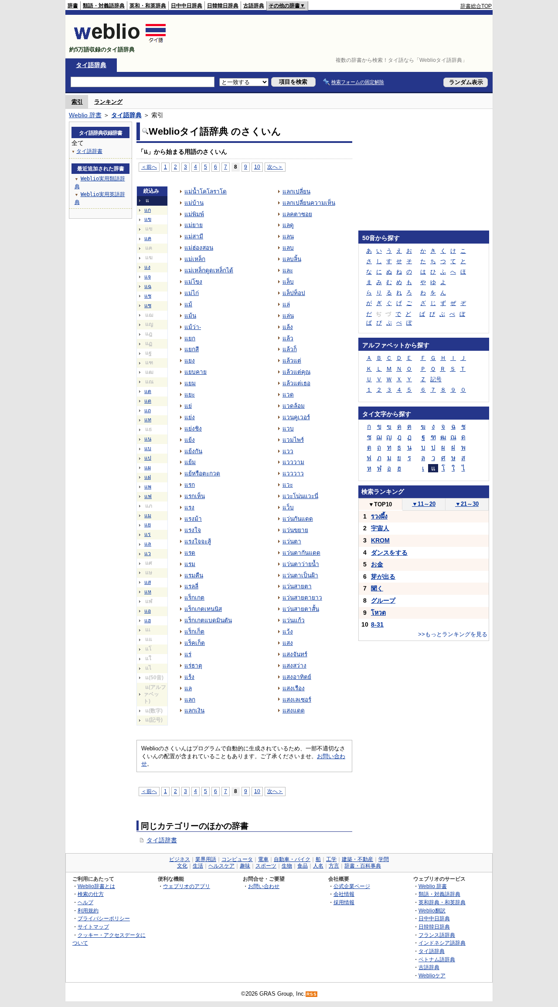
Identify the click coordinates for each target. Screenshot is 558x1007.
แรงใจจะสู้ (197, 541)
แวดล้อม (293, 406)
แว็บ (288, 507)
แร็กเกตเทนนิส (203, 609)
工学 (331, 859)
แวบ (288, 428)
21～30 (467, 504)
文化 (182, 865)
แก (147, 210)
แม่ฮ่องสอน (198, 247)
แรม (189, 564)
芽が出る (383, 576)
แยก (189, 338)
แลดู (288, 225)
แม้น (190, 315)
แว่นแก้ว (293, 620)
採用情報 (343, 902)
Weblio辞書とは (96, 886)
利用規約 (88, 910)
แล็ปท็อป (293, 293)
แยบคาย (195, 372)
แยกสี (191, 349)
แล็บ (288, 281)
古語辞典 (253, 5)
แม (147, 515)
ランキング (108, 101)
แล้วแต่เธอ (296, 383)
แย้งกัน (193, 451)
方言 (334, 865)
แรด (189, 552)
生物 (287, 865)
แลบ (288, 247)
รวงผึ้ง (379, 516)
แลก (189, 699)
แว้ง (287, 631)
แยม (190, 383)
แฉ (147, 286)
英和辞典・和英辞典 (442, 902)
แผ (147, 468)
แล (147, 544)
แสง (287, 643)
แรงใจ (192, 530)
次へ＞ (275, 167)
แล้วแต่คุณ (296, 372)
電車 (263, 859)
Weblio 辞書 (85, 115)
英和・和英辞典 (147, 5)
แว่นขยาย (295, 530)
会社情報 (343, 894)
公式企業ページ (351, 886)
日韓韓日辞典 (222, 5)
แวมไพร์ (293, 440)
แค (147, 238)
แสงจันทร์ (294, 654)
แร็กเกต (194, 597)
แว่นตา (291, 541)
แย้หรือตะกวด (202, 473)
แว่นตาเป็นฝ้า (300, 575)
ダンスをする (389, 552)
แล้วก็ (289, 349)
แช (147, 296)
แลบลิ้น (291, 259)
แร (147, 534)
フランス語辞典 (436, 935)
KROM (380, 540)
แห (147, 592)
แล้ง (287, 327)
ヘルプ (85, 902)
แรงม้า (193, 518)
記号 (436, 379)
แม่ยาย (193, 225)
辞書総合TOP (476, 6)
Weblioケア (432, 975)
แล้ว (287, 338)
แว (147, 553)
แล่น (288, 315)
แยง (189, 360)
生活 (198, 865)
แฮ (147, 620)
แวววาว (293, 473)
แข (147, 219)
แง (147, 267)
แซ (147, 305)
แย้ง (189, 440)
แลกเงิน (194, 710)
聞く (377, 588)
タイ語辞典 (91, 64)
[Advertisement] (333, 36)
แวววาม (293, 462)
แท (147, 420)
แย (147, 525)
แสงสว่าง (294, 665)
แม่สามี (193, 236)
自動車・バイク (292, 859)
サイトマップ (93, 926)
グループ (383, 600)
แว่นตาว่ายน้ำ (300, 564)
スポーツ (265, 865)
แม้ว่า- (192, 327)
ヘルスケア (221, 865)
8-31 (377, 624)
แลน (288, 236)
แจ (147, 277)
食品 (302, 865)
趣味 (245, 865)
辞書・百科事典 (362, 865)
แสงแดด (293, 710)
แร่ (187, 654)
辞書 (73, 5)
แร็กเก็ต (194, 631)
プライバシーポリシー (104, 918)
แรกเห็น (194, 496)
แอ (147, 611)
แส (147, 582)
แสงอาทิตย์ (296, 677)
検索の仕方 (91, 894)
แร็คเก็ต (194, 643)
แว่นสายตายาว (302, 597)
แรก (189, 484)
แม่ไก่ (191, 293)
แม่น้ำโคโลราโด (205, 191)
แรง (189, 507)
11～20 (424, 504)
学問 (383, 859)
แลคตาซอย (297, 214)
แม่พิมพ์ (194, 214)
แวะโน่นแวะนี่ (300, 496)
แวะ (287, 484)
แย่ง (189, 417)
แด (147, 391)
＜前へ (149, 167)
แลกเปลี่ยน (296, 191)
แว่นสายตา (297, 586)
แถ (147, 410)
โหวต (378, 612)
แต (147, 401)
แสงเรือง (293, 688)
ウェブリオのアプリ (186, 886)
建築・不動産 (357, 859)
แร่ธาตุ (193, 665)
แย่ (188, 406)
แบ (147, 448)
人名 (318, 865)
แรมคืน (193, 575)
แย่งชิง (193, 428)
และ (287, 270)
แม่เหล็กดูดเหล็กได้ (208, 270)
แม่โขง (193, 281)
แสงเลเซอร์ (296, 699)
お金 (377, 564)
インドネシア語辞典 (442, 943)
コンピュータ (237, 859)
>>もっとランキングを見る (452, 634)
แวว (287, 451)
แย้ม (190, 462)
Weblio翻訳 (432, 910)
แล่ (286, 304)
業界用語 (205, 859)
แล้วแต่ (291, 360)
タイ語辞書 (161, 840)
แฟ (148, 496)
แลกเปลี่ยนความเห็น (308, 203)
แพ (147, 487)
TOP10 (380, 504)
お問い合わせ (263, 886)
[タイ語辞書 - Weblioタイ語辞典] (120, 42)
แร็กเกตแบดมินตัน (208, 620)
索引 (77, 101)
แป (147, 458)
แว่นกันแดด (297, 518)
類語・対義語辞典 (104, 5)
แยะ (189, 394)
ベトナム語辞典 (436, 959)
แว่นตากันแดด (301, 552)
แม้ (188, 304)
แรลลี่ (191, 586)
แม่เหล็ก (194, 259)
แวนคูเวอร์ (296, 417)
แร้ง (189, 677)
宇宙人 (380, 528)
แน (147, 439)
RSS (311, 994)
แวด (288, 394)
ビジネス (179, 859)
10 (257, 167)
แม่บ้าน (194, 203)
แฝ (147, 477)
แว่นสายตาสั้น (300, 609)
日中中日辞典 (186, 5)
